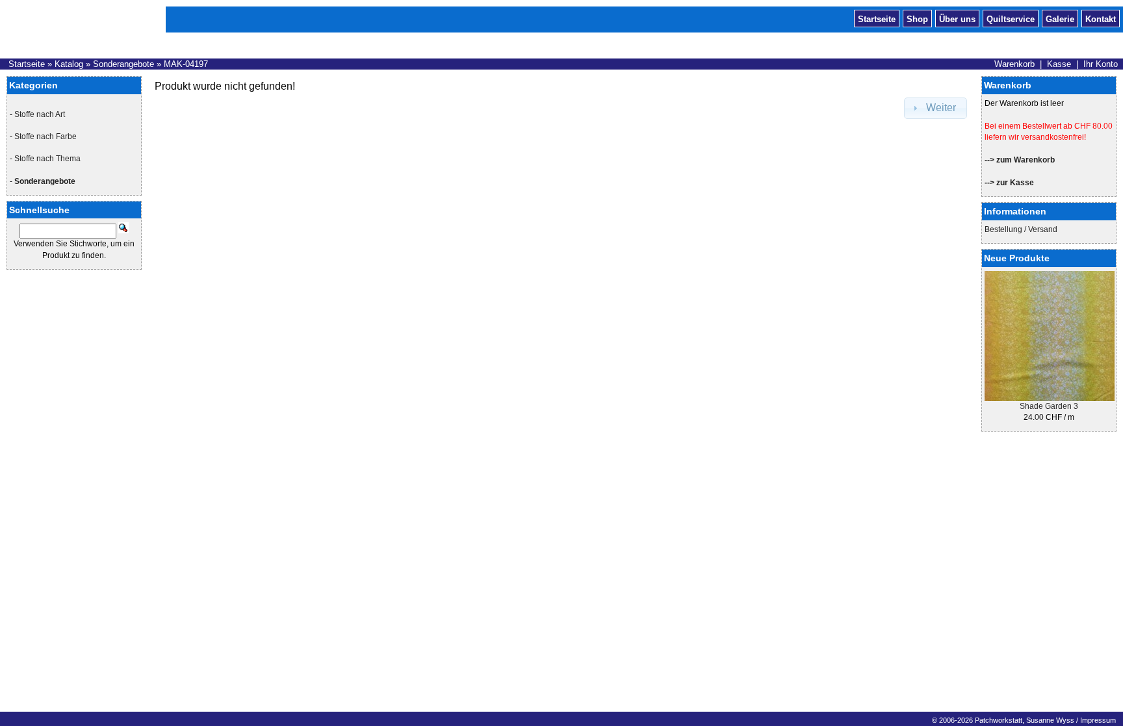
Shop (917, 18)
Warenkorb (1014, 64)
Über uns (957, 18)
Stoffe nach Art (39, 114)
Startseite (877, 18)
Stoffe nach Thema (47, 158)
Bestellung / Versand (1021, 229)
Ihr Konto (1100, 64)
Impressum (1098, 720)
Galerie (1060, 18)
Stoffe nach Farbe (45, 136)
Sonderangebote (123, 64)
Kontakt (1100, 18)
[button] (936, 108)
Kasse (1059, 64)
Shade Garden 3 (1049, 406)
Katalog (69, 64)
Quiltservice (1011, 18)
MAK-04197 (186, 64)
